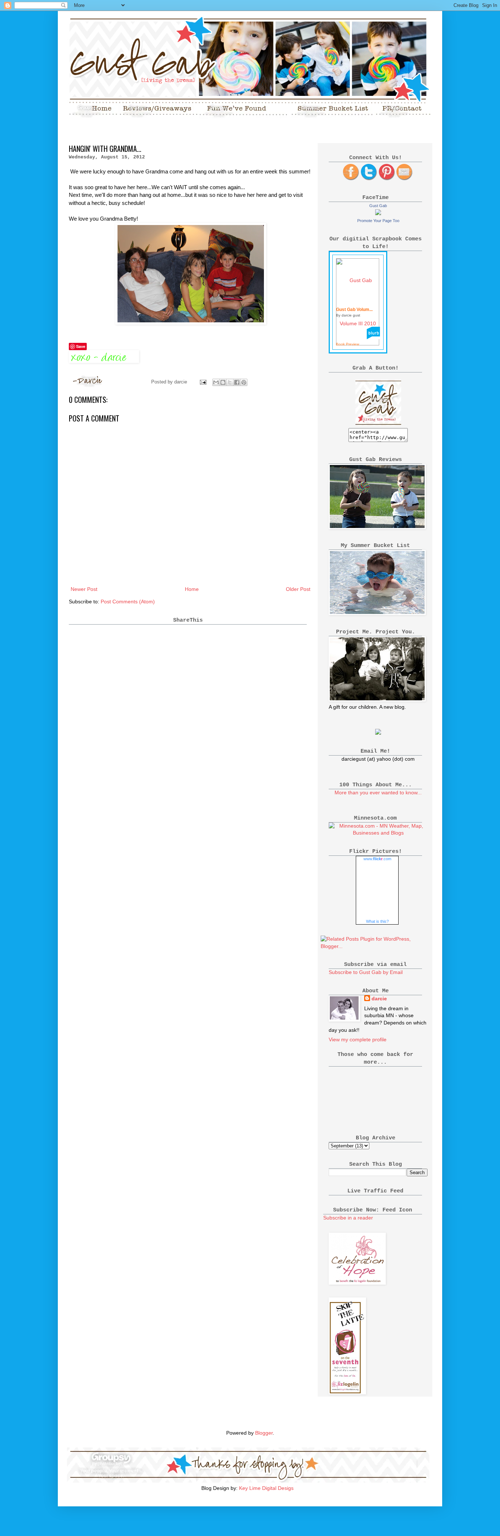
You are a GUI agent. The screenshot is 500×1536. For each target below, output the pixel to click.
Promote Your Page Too (378, 220)
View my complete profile (358, 1039)
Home (192, 589)
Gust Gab (378, 205)
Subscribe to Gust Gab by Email (366, 972)
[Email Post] (203, 382)
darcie (379, 998)
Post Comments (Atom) (128, 601)
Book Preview (347, 344)
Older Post (298, 589)
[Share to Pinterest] (243, 382)
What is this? (377, 921)
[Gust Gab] (378, 213)
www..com (377, 859)
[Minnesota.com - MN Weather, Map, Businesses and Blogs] (378, 833)
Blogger (264, 1433)
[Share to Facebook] (236, 382)
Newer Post (84, 589)
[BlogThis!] (223, 382)
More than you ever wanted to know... (378, 792)
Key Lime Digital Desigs (266, 1488)
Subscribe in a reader (348, 1218)
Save (80, 346)
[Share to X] (230, 382)
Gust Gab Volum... (354, 309)
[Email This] (216, 382)
